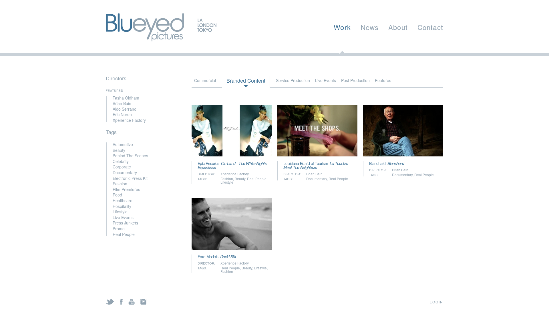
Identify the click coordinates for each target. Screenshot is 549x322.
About (398, 27)
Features (383, 80)
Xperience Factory (129, 120)
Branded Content (245, 80)
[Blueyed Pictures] (161, 38)
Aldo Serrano (124, 109)
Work (342, 27)
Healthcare (122, 200)
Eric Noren (122, 114)
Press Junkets (125, 223)
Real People (124, 234)
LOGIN (436, 301)
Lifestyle (120, 212)
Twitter (110, 302)
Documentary (125, 172)
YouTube (131, 302)
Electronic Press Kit (130, 178)
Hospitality (122, 206)
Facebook (121, 302)
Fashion (120, 184)
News (370, 27)
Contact (430, 27)
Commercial (205, 80)
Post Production (355, 80)
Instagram (143, 302)
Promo (119, 228)
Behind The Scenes (130, 156)
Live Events (123, 217)
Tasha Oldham (126, 98)
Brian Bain (122, 103)
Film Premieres (126, 189)
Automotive (123, 144)
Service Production (293, 80)
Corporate (122, 167)
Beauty (119, 150)
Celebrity (121, 161)
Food (117, 195)
